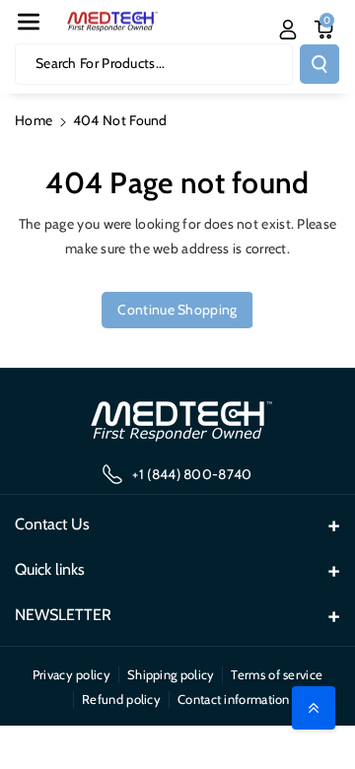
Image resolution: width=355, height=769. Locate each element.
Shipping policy (171, 674)
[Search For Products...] (319, 64)
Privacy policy (71, 674)
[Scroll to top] (313, 708)
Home (33, 120)
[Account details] (288, 29)
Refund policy (121, 699)
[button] (28, 21)
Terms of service (276, 674)
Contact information (234, 699)
